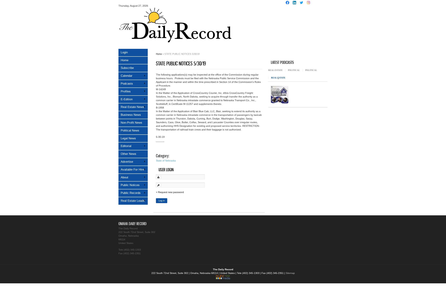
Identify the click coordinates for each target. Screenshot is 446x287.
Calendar (125, 75)
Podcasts (125, 83)
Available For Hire (131, 169)
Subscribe (127, 68)
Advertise (125, 161)
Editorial (124, 146)
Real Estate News (131, 107)
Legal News (128, 138)
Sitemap (290, 273)
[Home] (175, 44)
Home (124, 60)
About (123, 177)
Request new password (171, 192)
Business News (131, 114)
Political (294, 70)
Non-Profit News (131, 122)
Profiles (124, 91)
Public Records (129, 193)
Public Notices (129, 185)
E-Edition (125, 99)
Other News (128, 154)
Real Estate (275, 70)
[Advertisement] (294, 33)
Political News (130, 130)
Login (124, 52)
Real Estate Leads (131, 200)
